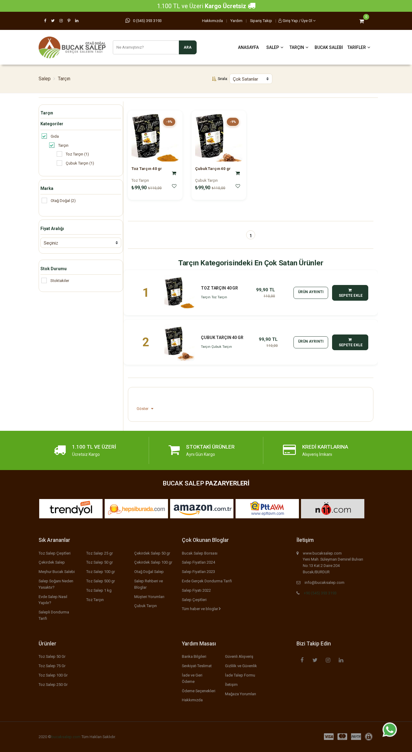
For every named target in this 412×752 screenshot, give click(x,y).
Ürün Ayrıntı (311, 292)
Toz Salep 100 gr (100, 571)
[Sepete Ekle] (174, 173)
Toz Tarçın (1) (77, 154)
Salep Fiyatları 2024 (198, 562)
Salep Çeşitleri (194, 599)
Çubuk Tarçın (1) (80, 163)
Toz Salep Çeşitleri (55, 553)
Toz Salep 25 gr (99, 553)
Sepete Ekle (350, 295)
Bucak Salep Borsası (199, 553)
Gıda (55, 136)
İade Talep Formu (240, 675)
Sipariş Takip (261, 20)
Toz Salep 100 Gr (53, 675)
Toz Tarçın (140, 180)
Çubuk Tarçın (206, 180)
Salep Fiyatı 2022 (196, 590)
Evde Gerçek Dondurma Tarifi (207, 581)
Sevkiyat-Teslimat (197, 666)
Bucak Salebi (329, 47)
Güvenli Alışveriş (239, 656)
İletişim (231, 684)
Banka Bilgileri (194, 656)
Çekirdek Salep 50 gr (152, 553)
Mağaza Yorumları (240, 694)
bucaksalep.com (66, 736)
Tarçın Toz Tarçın (214, 297)
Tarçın (297, 47)
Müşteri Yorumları (149, 596)
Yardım (236, 20)
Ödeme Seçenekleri (198, 691)
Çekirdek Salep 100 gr (153, 562)
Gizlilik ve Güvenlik (241, 666)
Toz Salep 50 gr (99, 562)
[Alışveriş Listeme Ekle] (174, 186)
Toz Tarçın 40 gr (147, 168)
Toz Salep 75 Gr (52, 666)
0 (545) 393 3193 (147, 20)
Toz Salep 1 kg (99, 590)
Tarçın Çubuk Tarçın (216, 347)
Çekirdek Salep (52, 562)
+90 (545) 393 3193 (320, 593)
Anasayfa (248, 47)
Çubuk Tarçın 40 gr (212, 168)
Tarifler (356, 47)
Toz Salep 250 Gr (53, 684)
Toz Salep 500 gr (100, 581)
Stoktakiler (59, 280)
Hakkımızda (212, 20)
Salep (272, 47)
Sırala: (223, 78)
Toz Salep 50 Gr (52, 656)
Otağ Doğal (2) (63, 200)
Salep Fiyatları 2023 (198, 571)
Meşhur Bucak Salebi (57, 571)
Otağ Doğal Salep (149, 571)
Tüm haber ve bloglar (200, 608)
